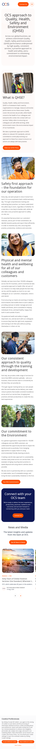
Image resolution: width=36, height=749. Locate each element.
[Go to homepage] (5, 4)
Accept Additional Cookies (9, 741)
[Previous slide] (15, 596)
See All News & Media (18, 542)
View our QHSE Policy (12, 148)
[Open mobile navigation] (32, 4)
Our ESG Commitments (11, 482)
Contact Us (23, 4)
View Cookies (18, 745)
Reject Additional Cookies (26, 741)
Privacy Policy (13, 734)
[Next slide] (20, 596)
